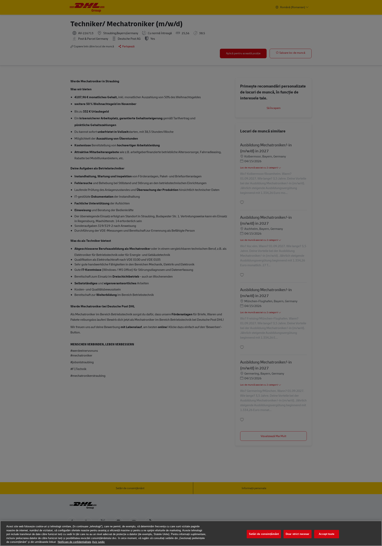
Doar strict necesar (297, 533)
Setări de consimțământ (264, 533)
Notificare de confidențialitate (74, 541)
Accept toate (326, 533)
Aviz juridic (98, 541)
